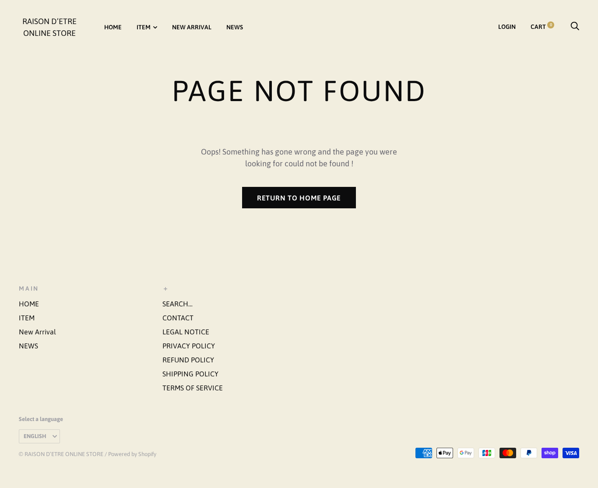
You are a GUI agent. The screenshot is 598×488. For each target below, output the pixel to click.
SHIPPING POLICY (190, 374)
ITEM (144, 27)
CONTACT (177, 318)
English (35, 436)
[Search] (574, 26)
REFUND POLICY (188, 360)
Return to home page (299, 198)
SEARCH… (177, 304)
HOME (113, 27)
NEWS (234, 27)
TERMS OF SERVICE (192, 388)
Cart (541, 26)
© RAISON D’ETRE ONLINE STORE (61, 454)
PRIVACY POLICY (188, 346)
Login (507, 26)
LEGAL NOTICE (185, 332)
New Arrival (191, 27)
